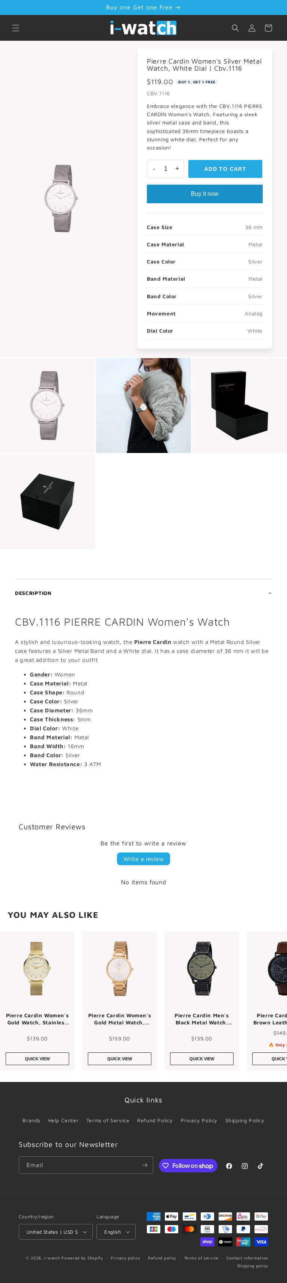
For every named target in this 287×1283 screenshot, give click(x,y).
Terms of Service (108, 1120)
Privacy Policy (199, 1120)
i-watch (52, 1257)
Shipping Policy (245, 1120)
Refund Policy (155, 1120)
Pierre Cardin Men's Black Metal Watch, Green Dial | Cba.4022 (201, 1019)
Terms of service (201, 1257)
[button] (15, 28)
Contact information (247, 1257)
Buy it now (205, 194)
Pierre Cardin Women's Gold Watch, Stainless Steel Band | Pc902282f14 (37, 1019)
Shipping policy (253, 1265)
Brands (31, 1120)
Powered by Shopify (82, 1257)
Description (33, 593)
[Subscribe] (144, 1165)
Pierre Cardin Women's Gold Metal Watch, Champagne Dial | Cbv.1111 (119, 1019)
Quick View (37, 1059)
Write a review (143, 858)
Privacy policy (125, 1257)
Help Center (63, 1120)
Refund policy (162, 1257)
